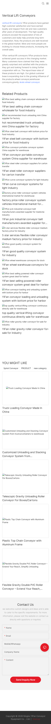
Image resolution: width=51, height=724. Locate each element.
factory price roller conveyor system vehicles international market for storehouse (24, 202)
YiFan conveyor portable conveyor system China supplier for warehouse (24, 156)
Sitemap (36, 719)
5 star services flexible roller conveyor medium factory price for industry (25, 237)
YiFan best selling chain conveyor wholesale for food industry (22, 108)
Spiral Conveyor (11, 368)
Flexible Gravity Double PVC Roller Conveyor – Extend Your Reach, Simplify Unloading (22, 587)
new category (40, 368)
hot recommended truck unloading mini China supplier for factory (23, 124)
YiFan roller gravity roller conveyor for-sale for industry (25, 331)
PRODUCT (26, 368)
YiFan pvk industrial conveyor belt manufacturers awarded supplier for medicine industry (23, 221)
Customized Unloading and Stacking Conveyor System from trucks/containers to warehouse (24, 454)
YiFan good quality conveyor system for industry (24, 253)
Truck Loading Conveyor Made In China (22, 409)
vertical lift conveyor (11, 23)
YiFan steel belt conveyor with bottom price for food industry (25, 140)
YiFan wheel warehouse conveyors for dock (25, 266)
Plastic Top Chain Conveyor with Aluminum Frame (22, 542)
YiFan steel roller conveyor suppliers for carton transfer (23, 172)
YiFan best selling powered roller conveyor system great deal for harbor (25, 282)
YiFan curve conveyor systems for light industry (22, 186)
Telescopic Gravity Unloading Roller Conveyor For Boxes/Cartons (23, 498)
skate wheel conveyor (29, 82)
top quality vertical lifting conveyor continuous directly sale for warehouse (25, 314)
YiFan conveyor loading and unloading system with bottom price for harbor (25, 298)
